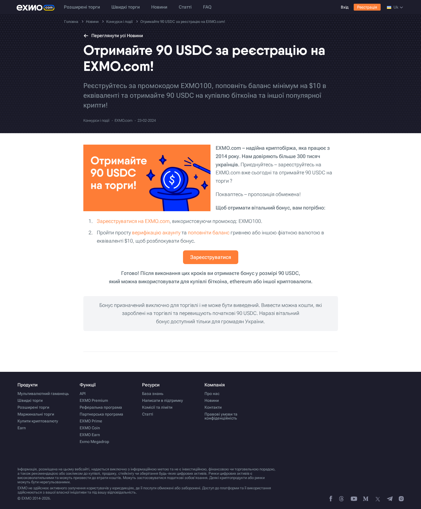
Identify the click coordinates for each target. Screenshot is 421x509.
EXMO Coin (90, 428)
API (83, 394)
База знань (152, 394)
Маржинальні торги (35, 414)
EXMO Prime (91, 421)
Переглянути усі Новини (117, 35)
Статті (185, 7)
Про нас (211, 394)
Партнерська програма (101, 414)
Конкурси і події (96, 120)
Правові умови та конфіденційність (220, 416)
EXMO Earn (90, 435)
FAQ (207, 7)
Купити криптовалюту (37, 421)
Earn (21, 428)
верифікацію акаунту (156, 232)
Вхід (345, 7)
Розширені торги (82, 7)
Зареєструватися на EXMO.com (133, 221)
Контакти (213, 407)
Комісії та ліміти (157, 407)
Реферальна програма (101, 407)
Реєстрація (367, 7)
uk (396, 7)
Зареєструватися (210, 257)
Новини (159, 7)
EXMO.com (123, 120)
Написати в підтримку (162, 400)
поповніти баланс (208, 232)
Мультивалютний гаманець (43, 394)
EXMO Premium (94, 400)
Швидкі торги (125, 7)
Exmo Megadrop (94, 442)
